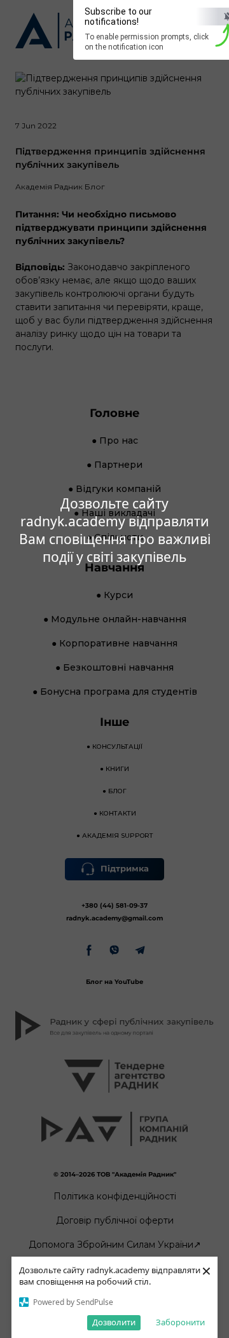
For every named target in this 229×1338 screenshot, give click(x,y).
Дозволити (113, 1322)
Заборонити (180, 1322)
